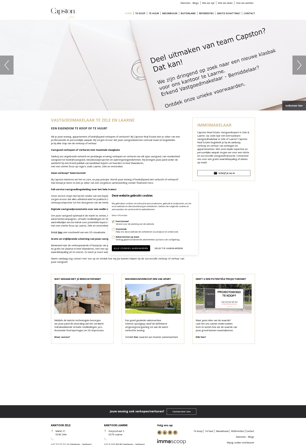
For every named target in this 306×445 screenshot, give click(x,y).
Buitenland (188, 13)
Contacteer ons (181, 411)
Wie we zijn (208, 2)
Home (128, 13)
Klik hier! (201, 337)
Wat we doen (225, 2)
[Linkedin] (170, 432)
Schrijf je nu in (226, 173)
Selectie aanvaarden (169, 248)
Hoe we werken (244, 2)
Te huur (154, 13)
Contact (249, 13)
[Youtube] (164, 432)
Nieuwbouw (169, 13)
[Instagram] (175, 432)
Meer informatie (119, 215)
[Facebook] (159, 432)
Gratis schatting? (228, 13)
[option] (153, 65)
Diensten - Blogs (189, 2)
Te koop (140, 13)
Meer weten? (62, 337)
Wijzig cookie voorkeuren (240, 442)
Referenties (206, 13)
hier (60, 232)
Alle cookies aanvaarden (131, 248)
